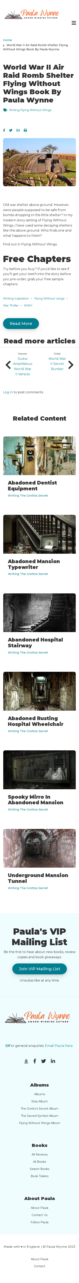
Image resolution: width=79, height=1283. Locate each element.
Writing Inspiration (16, 298)
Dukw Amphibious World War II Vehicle (22, 366)
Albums (39, 1094)
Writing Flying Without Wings (30, 110)
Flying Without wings (49, 298)
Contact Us (39, 1215)
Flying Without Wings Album (39, 1123)
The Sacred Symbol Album (39, 1116)
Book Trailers (39, 1176)
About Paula (39, 1208)
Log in (8, 392)
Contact (39, 1266)
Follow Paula (39, 1222)
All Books (39, 1162)
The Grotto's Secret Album (39, 1108)
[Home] (33, 15)
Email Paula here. (59, 1046)
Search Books (39, 1169)
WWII (28, 305)
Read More (21, 323)
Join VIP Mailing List (39, 968)
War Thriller (11, 305)
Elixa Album (39, 1101)
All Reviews (40, 1154)
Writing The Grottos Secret (28, 495)
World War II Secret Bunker (57, 364)
